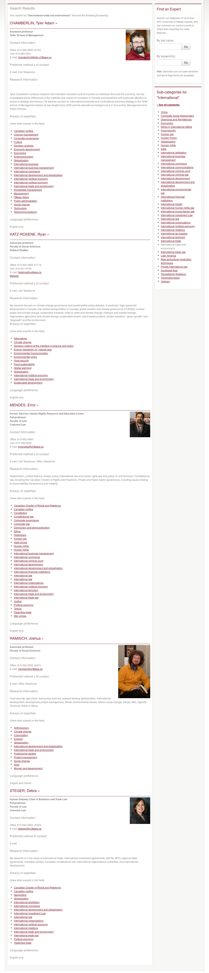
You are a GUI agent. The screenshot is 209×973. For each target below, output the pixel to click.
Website (14, 276)
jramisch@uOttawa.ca (30, 669)
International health (171, 204)
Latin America (168, 255)
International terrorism (26, 590)
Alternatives (20, 338)
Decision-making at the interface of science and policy (43, 345)
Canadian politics (23, 131)
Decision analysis (23, 145)
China (164, 112)
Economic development (27, 149)
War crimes (20, 616)
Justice (18, 601)
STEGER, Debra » (25, 790)
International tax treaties (174, 233)
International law (23, 575)
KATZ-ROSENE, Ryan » (29, 234)
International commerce (27, 171)
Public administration (25, 200)
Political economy (23, 605)
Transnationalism (170, 277)
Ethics (17, 531)
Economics (20, 153)
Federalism (20, 535)
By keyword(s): (166, 56)
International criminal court (28, 560)
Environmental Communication (31, 353)
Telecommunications (25, 211)
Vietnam (165, 281)
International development (28, 564)
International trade (171, 241)
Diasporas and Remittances (176, 119)
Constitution (20, 513)
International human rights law (177, 207)
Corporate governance (26, 138)
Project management (25, 757)
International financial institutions (32, 571)
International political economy (31, 178)
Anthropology (21, 727)
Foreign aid (20, 538)
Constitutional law (24, 516)
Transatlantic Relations (173, 274)
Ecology (18, 738)
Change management (26, 134)
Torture (18, 608)
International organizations (28, 582)
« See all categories (168, 105)
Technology (20, 208)
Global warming (22, 368)
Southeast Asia (169, 270)
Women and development (28, 768)
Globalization (21, 160)
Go (186, 47)
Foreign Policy (169, 137)
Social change (22, 204)
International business (26, 164)
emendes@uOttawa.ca (30, 446)
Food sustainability (24, 364)
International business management (34, 167)
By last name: (165, 40)
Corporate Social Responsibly (177, 115)
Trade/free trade (22, 612)
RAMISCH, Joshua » (27, 638)
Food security (21, 360)
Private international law (174, 266)
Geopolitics (20, 895)
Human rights (21, 546)
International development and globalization (38, 175)
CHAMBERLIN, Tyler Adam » (33, 22)
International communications (177, 167)
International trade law (26, 597)
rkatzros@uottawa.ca (29, 272)
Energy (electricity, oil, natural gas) (33, 349)
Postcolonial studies (25, 753)
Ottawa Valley (21, 197)
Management (21, 193)
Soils (16, 764)
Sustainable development (28, 382)
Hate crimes (20, 542)
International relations (26, 928)
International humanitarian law (178, 211)
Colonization (21, 735)
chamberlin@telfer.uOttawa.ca (34, 57)
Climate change (22, 342)
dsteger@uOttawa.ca (29, 828)
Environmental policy (25, 356)
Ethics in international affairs (176, 126)
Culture (18, 142)
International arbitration (27, 902)
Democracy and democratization (32, 527)
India (163, 149)
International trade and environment (33, 186)
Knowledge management (28, 189)
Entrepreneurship (23, 156)
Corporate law (22, 524)
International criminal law (175, 174)
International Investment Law (30, 913)
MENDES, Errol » (24, 404)
